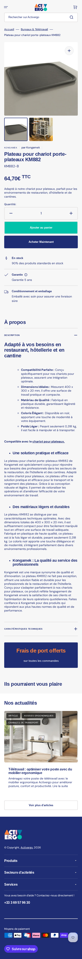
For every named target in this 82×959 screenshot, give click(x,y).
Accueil (9, 29)
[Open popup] (26, 275)
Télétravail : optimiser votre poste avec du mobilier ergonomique (40, 771)
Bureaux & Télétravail (34, 29)
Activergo (27, 847)
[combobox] (41, 17)
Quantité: (10, 204)
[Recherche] (72, 17)
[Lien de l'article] (41, 753)
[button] (6, 7)
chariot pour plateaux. (48, 441)
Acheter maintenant (41, 241)
